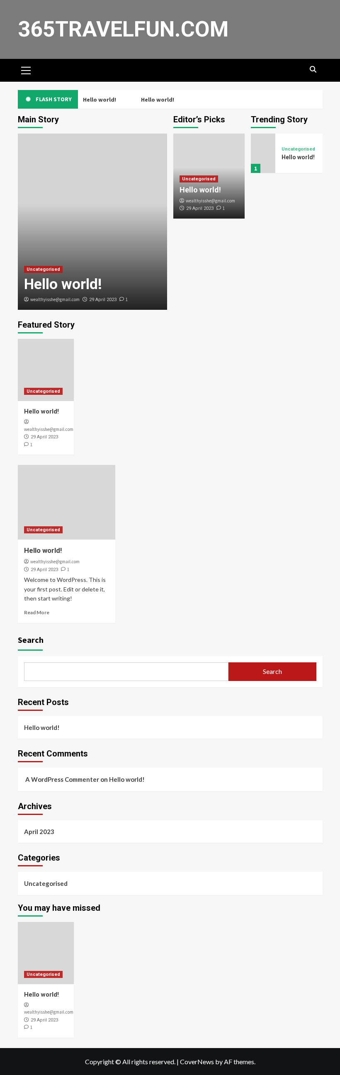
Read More (36, 612)
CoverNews (197, 1061)
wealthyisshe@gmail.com (55, 299)
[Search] (313, 69)
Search (31, 640)
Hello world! (98, 99)
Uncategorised (43, 269)
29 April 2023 (103, 299)
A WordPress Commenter (62, 779)
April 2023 (39, 831)
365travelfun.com (123, 29)
